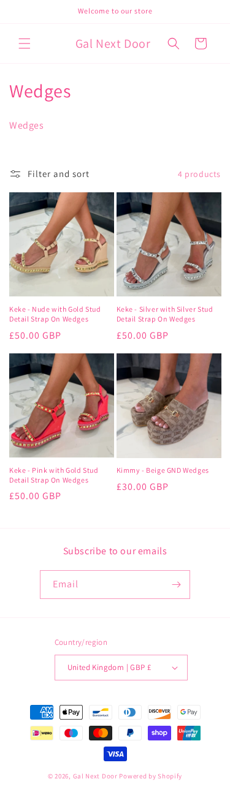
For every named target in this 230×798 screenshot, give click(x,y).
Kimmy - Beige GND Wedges (163, 470)
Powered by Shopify (150, 776)
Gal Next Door (95, 776)
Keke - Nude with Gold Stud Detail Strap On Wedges (55, 313)
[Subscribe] (176, 584)
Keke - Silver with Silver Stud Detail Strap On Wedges (165, 313)
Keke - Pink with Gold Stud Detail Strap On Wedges (54, 474)
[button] (24, 43)
